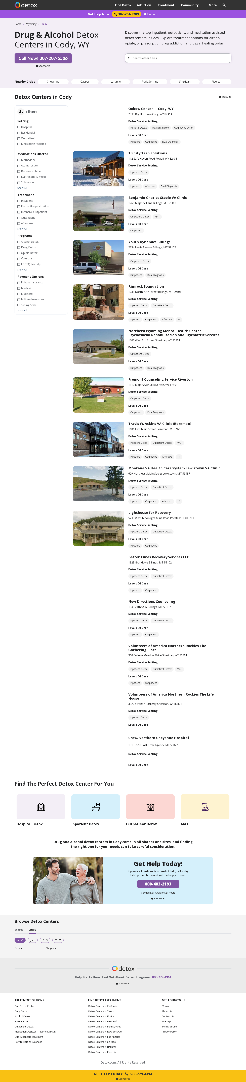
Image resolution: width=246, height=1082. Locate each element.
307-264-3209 (128, 14)
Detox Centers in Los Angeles (104, 1036)
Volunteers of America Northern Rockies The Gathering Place (167, 648)
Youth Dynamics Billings (149, 242)
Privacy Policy (169, 1031)
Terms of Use (169, 1026)
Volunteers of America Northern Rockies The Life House (171, 696)
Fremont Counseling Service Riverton (160, 379)
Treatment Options (29, 1000)
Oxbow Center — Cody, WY (151, 108)
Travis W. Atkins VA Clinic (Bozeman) (159, 423)
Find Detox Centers (25, 1006)
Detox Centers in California (102, 1006)
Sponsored (152, 14)
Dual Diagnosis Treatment (29, 1036)
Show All (22, 188)
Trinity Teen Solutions (147, 153)
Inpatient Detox (23, 1021)
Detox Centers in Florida (101, 1016)
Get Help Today (123, 1074)
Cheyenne (53, 81)
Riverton (217, 81)
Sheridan (184, 81)
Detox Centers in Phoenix (102, 1052)
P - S (45, 940)
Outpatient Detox (24, 1026)
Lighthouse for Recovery (149, 512)
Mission (166, 1006)
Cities (32, 929)
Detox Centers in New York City (105, 1031)
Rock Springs (150, 81)
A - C (20, 940)
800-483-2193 (158, 884)
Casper (84, 81)
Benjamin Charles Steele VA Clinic (157, 197)
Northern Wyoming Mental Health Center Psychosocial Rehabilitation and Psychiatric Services (173, 333)
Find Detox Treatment (104, 1000)
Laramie (115, 81)
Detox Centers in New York (103, 1021)
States (19, 929)
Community (189, 5)
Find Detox (123, 5)
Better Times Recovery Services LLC (158, 557)
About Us (167, 1011)
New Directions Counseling (151, 601)
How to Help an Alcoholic (28, 1041)
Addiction (144, 5)
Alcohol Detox (22, 1016)
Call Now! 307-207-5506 (43, 58)
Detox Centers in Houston (102, 1046)
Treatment (166, 5)
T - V (58, 940)
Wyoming (31, 24)
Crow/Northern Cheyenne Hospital (158, 737)
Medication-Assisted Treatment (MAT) (35, 1031)
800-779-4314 (161, 977)
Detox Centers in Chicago (102, 1041)
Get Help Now (98, 14)
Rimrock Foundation (146, 286)
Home (18, 24)
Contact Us (168, 1016)
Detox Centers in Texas (101, 1011)
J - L (32, 940)
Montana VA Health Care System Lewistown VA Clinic (174, 468)
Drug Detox (21, 1011)
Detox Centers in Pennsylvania (104, 1026)
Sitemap (166, 1021)
